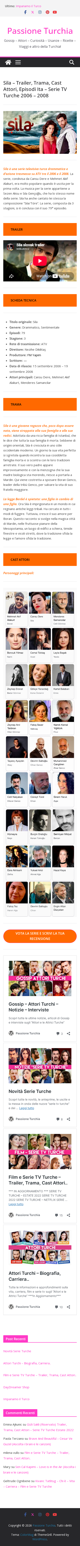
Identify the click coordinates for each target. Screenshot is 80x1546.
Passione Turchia (40, 30)
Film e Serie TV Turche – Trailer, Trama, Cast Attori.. (39, 1375)
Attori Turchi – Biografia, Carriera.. (27, 1363)
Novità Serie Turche (17, 1351)
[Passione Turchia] (8, 62)
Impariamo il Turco (28, 6)
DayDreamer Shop (16, 1387)
